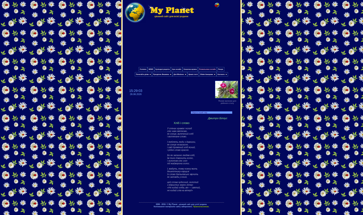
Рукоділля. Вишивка (161, 74)
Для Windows (179, 74)
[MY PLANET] (135, 23)
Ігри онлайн (176, 69)
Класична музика (190, 69)
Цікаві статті (193, 74)
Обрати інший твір (199, 112)
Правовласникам (201, 206)
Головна (143, 69)
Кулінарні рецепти (162, 69)
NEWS (151, 69)
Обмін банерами (206, 74)
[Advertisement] (181, 46)
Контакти (221, 74)
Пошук (220, 69)
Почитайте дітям (142, 74)
